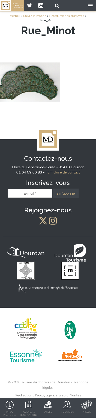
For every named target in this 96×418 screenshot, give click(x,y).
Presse (86, 411)
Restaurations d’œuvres (66, 16)
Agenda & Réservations (28, 413)
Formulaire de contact (63, 172)
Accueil (15, 16)
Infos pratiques (9, 413)
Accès (48, 411)
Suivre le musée (34, 16)
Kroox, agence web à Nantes (58, 395)
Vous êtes (67, 411)
